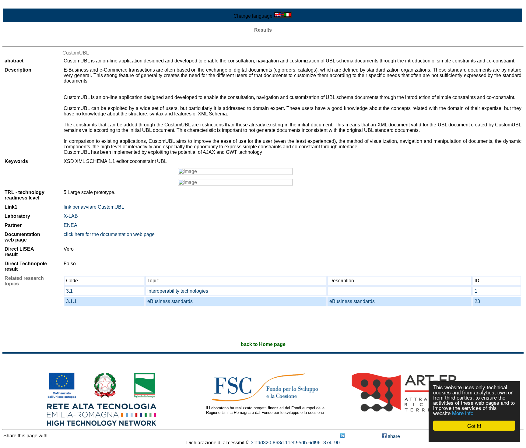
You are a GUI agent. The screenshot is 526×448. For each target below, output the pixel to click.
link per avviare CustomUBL (94, 207)
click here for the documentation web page (109, 234)
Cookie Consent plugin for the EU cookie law (474, 436)
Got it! (474, 425)
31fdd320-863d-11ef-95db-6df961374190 (295, 442)
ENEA (70, 225)
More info (462, 413)
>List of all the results (25, 41)
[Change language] (283, 16)
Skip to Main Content (24, 5)
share (393, 436)
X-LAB (71, 216)
